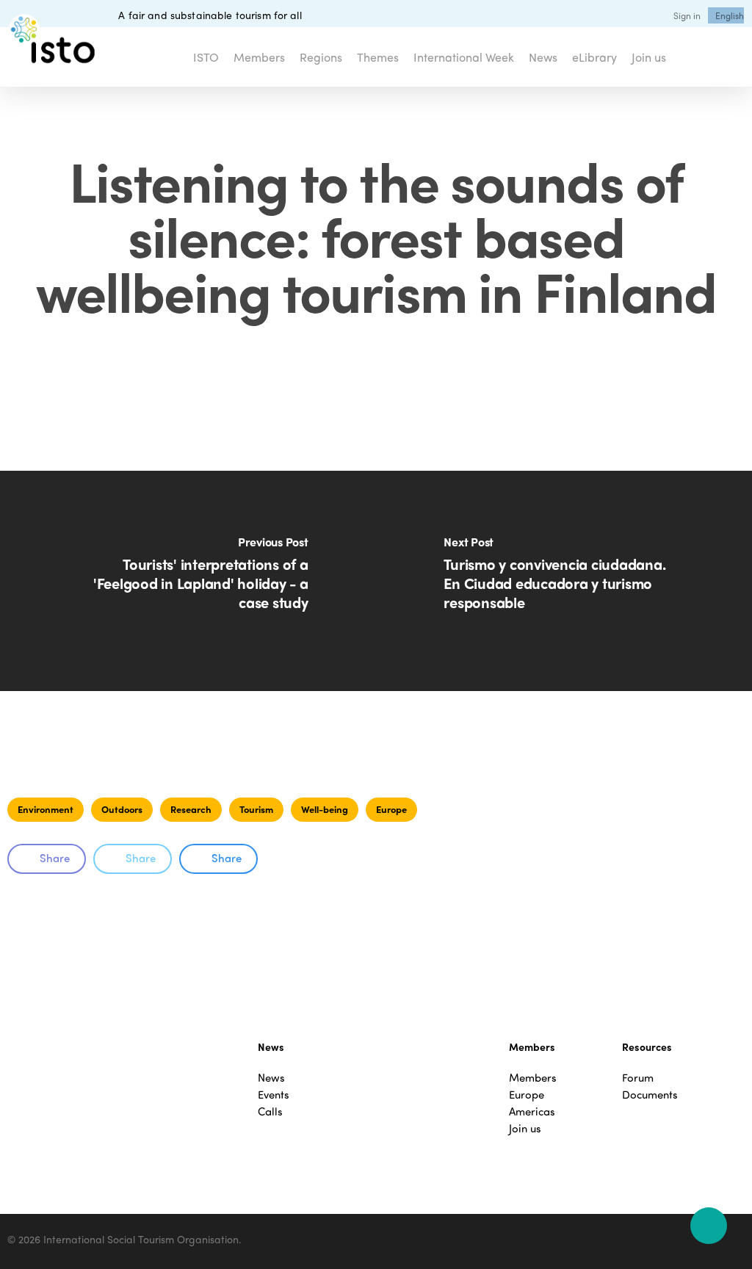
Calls (270, 1111)
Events (273, 1094)
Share (55, 858)
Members (533, 1077)
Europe (391, 809)
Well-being (324, 809)
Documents (650, 1094)
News (271, 1077)
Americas (532, 1111)
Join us (525, 1128)
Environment (45, 809)
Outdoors (121, 809)
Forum (638, 1077)
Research (191, 809)
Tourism (256, 809)
